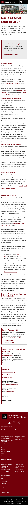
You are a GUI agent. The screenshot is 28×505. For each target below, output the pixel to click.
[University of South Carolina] (14, 416)
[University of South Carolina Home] (8, 1)
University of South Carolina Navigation (25, 2)
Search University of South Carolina (21, 2)
